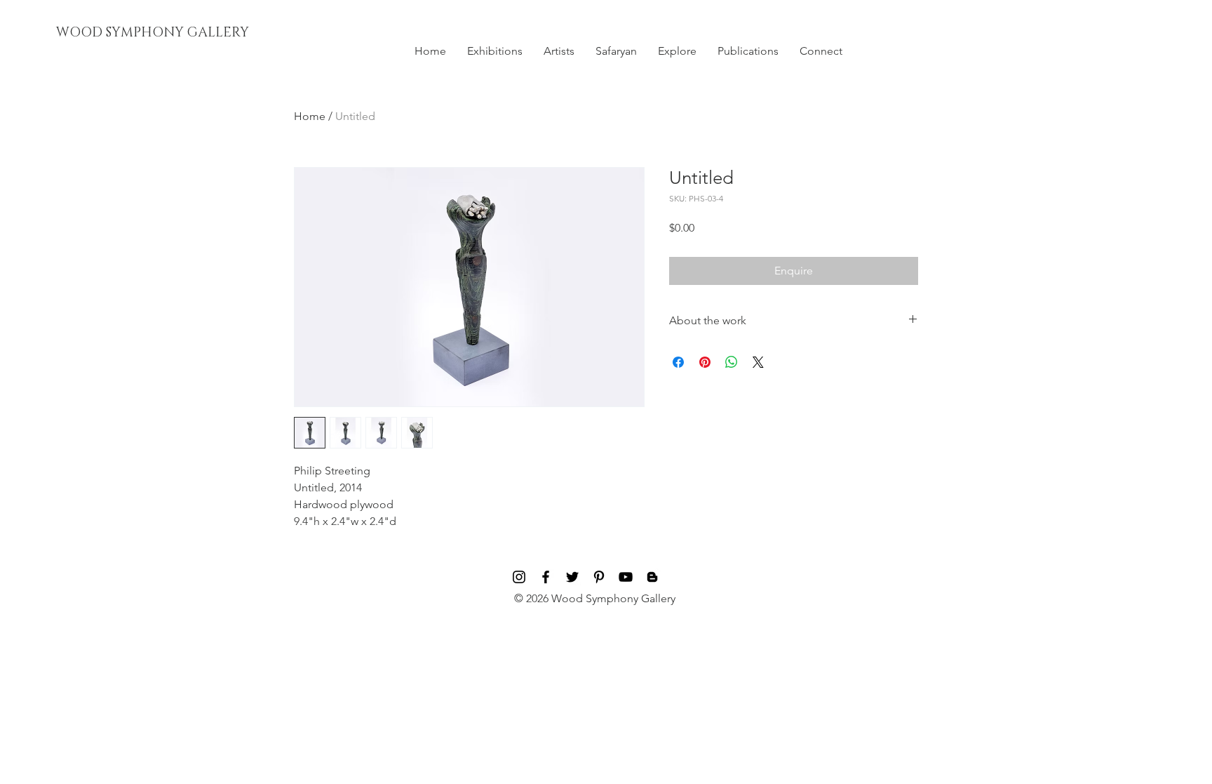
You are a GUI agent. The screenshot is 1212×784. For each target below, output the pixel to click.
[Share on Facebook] (678, 362)
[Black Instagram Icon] (519, 577)
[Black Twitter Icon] (572, 577)
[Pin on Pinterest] (704, 362)
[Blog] (652, 577)
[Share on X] (758, 362)
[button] (495, 51)
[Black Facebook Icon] (545, 577)
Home (309, 116)
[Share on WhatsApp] (731, 362)
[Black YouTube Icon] (625, 577)
